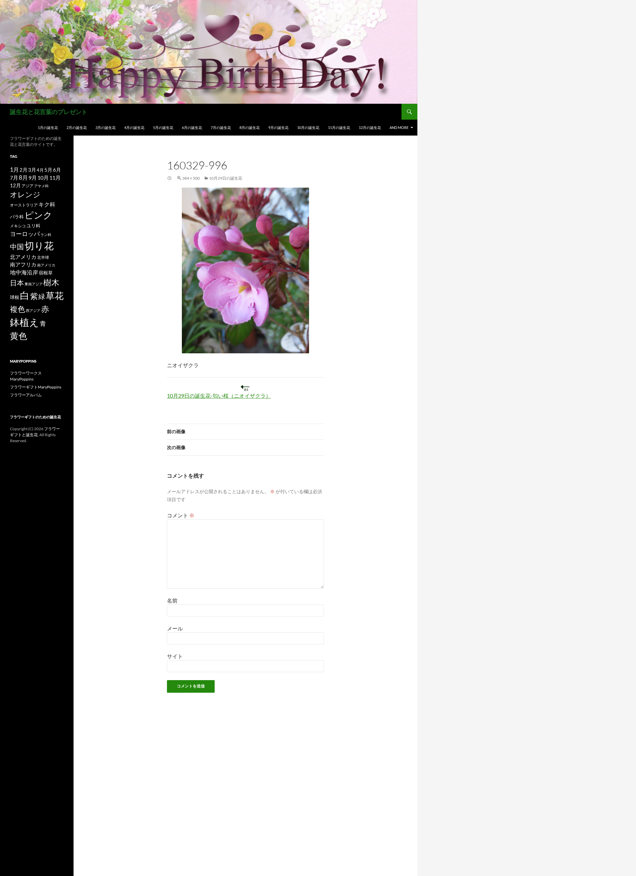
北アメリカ (23, 257)
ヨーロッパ (25, 233)
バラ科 (17, 216)
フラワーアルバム (26, 394)
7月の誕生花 (221, 127)
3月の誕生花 (105, 127)
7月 (14, 177)
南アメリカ (46, 265)
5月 (48, 170)
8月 (23, 177)
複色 (17, 309)
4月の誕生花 (134, 127)
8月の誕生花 (249, 127)
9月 (32, 177)
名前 (172, 600)
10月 (43, 177)
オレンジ (25, 194)
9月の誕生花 (278, 127)
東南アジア (34, 284)
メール (175, 628)
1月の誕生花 (48, 127)
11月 (55, 177)
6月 (57, 170)
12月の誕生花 (370, 127)
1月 (14, 169)
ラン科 (45, 234)
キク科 (46, 204)
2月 (23, 170)
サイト (175, 656)
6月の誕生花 (192, 127)
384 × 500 (191, 178)
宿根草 (46, 272)
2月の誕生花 (77, 127)
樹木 (51, 282)
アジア (27, 185)
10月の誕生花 (308, 127)
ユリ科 (33, 225)
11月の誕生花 (339, 127)
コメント (180, 515)
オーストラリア (24, 205)
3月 (32, 170)
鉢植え (24, 322)
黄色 (18, 336)
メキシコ (18, 225)
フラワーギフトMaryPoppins (35, 386)
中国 (17, 246)
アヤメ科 (41, 186)
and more (399, 127)
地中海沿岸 (24, 272)
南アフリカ (23, 264)
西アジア (33, 310)
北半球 (43, 257)
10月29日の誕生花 (225, 178)
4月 (40, 170)
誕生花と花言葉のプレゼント (48, 111)
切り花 (39, 245)
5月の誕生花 (163, 127)
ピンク (38, 214)
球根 (14, 297)
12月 (15, 185)
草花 (55, 295)
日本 (17, 283)
